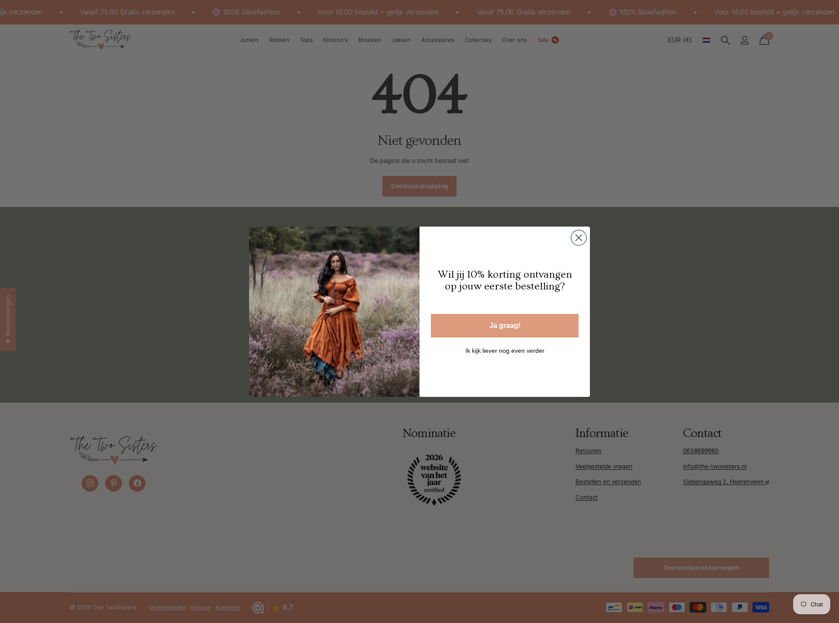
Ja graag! (504, 325)
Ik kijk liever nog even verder (504, 350)
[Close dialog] (578, 237)
